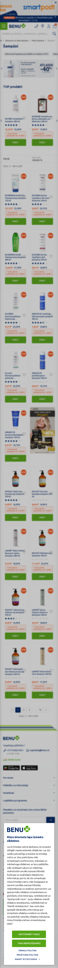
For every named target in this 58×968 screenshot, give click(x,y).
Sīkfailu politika (27, 950)
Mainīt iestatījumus (26, 959)
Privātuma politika (27, 955)
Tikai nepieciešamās (29, 943)
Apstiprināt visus (29, 934)
